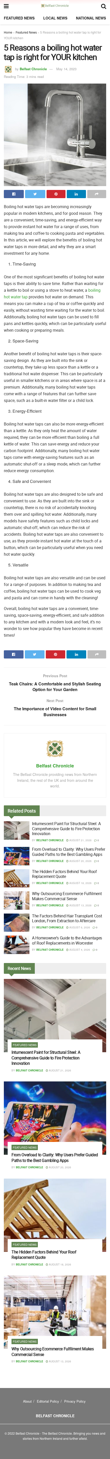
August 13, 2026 (80, 905)
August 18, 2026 (80, 883)
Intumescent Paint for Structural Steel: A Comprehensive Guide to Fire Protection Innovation (66, 828)
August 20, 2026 (80, 861)
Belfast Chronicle (33, 68)
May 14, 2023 (66, 68)
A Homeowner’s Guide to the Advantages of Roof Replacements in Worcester (67, 940)
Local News (55, 18)
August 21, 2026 (80, 840)
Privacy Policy (75, 1401)
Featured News (19, 18)
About (27, 1401)
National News (91, 18)
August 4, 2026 (79, 949)
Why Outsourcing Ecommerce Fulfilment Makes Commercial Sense (67, 896)
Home (8, 32)
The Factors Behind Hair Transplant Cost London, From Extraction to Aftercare (67, 918)
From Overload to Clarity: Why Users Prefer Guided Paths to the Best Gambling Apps (68, 851)
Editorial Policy (48, 1401)
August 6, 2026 (79, 927)
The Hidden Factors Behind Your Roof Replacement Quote (64, 874)
